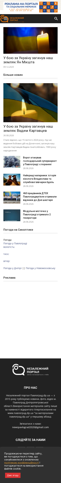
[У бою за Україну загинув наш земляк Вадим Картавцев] (30, 102)
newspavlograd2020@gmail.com (30, 427)
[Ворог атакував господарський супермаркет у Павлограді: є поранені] (11, 162)
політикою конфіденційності (21, 462)
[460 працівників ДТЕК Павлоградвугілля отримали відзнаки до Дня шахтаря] (11, 197)
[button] (56, 18)
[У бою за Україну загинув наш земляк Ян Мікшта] (30, 40)
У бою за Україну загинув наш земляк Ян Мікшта (28, 60)
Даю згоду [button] (12, 475)
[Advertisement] (30, 316)
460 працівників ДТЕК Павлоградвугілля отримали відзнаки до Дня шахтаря (40, 196)
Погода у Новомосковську (40, 268)
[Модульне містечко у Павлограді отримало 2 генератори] (11, 215)
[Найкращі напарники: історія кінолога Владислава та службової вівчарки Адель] (11, 180)
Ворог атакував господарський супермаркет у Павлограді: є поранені (40, 161)
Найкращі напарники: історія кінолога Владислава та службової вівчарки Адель (39, 179)
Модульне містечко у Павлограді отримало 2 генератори (37, 214)
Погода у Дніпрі (12, 268)
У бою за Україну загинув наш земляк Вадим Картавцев (28, 128)
